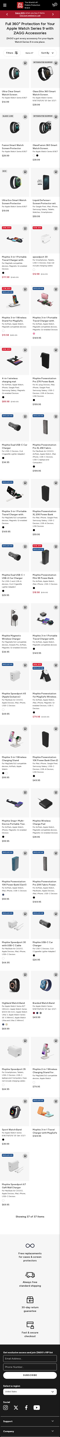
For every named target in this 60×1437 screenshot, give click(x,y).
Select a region (11, 1386)
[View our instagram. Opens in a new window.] (5, 1407)
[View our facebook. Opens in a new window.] (26, 1407)
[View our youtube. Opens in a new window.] (36, 1407)
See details (41, 14)
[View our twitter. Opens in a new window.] (16, 1407)
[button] (30, 1421)
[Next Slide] (53, 14)
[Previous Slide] (7, 14)
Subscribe (30, 1375)
